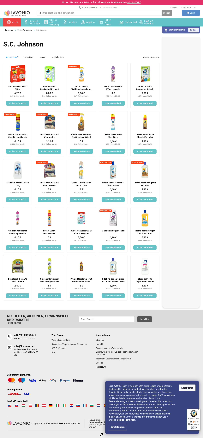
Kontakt (173, 7)
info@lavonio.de (24, 346)
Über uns (100, 340)
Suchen (166, 13)
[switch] (194, 427)
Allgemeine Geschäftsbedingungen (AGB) (114, 359)
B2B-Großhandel (58, 348)
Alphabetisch (58, 57)
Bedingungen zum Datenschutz (109, 348)
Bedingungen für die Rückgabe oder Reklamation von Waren (117, 353)
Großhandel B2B (188, 7)
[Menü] (198, 410)
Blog (53, 352)
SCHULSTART (134, 2)
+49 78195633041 (25, 335)
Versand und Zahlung (60, 340)
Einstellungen (118, 427)
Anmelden (144, 319)
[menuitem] (12, 22)
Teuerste (43, 57)
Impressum (101, 367)
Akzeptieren (187, 387)
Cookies (99, 363)
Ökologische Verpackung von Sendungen (69, 344)
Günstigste (28, 57)
